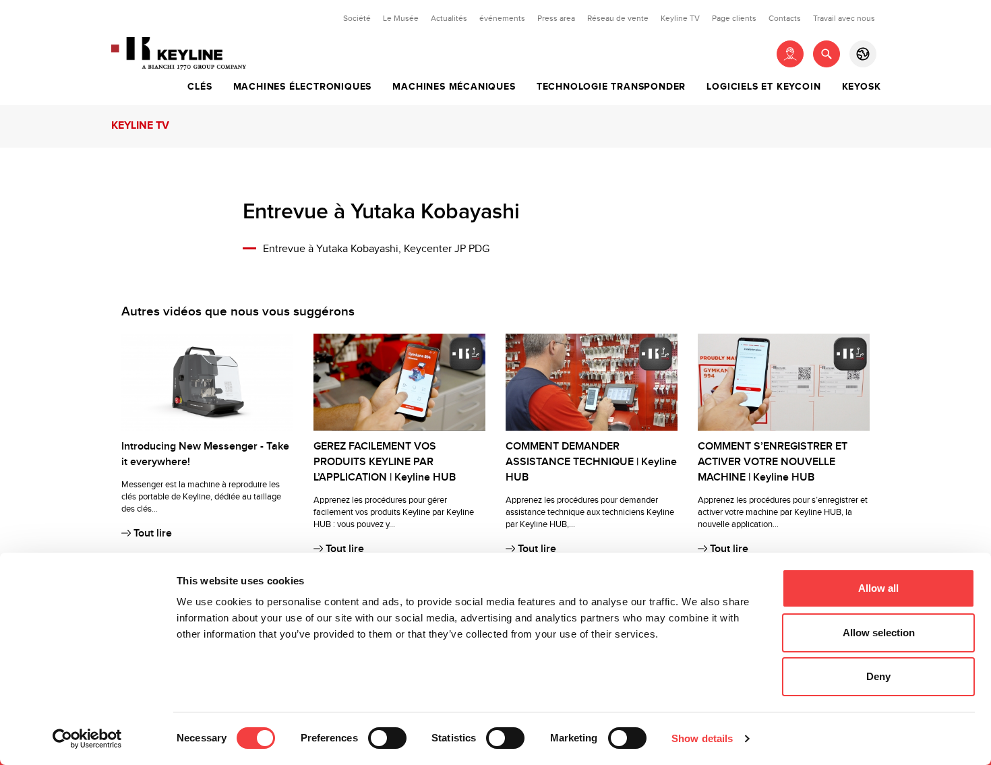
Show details (702, 738)
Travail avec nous (844, 18)
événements (502, 18)
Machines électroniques (302, 87)
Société (357, 18)
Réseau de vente (618, 18)
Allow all (878, 588)
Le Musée (401, 18)
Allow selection (879, 632)
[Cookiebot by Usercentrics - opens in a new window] (87, 739)
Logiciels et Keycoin (763, 87)
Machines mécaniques (453, 87)
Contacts (785, 18)
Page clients (734, 18)
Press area (556, 18)
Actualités (449, 18)
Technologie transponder (611, 87)
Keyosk (861, 87)
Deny (878, 676)
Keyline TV (680, 18)
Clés (199, 87)
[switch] (387, 738)
